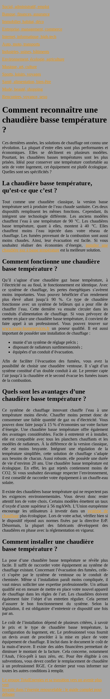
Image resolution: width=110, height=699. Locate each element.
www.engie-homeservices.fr (25, 328)
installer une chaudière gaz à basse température (55, 247)
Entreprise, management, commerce (32, 29)
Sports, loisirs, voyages (21, 74)
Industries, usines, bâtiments (25, 51)
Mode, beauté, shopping (22, 89)
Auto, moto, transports (21, 44)
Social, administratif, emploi (25, 6)
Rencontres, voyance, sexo (24, 96)
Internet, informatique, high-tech (29, 36)
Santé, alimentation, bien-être (26, 81)
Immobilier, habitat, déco (23, 21)
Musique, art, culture (19, 66)
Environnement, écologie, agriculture (33, 59)
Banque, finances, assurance (26, 14)
